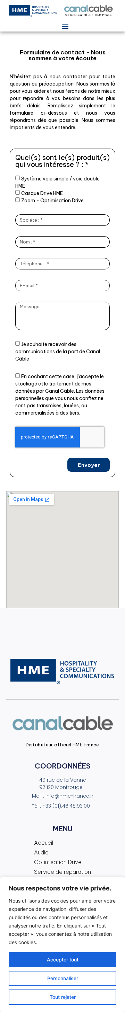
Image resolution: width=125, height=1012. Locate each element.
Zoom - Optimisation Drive (52, 200)
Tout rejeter (63, 997)
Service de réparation (62, 871)
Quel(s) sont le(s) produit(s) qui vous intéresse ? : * (62, 161)
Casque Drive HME (42, 193)
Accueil (43, 842)
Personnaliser (62, 978)
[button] (65, 26)
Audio (41, 852)
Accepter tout (62, 959)
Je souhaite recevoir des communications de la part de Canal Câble (57, 351)
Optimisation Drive (58, 862)
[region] (62, 944)
